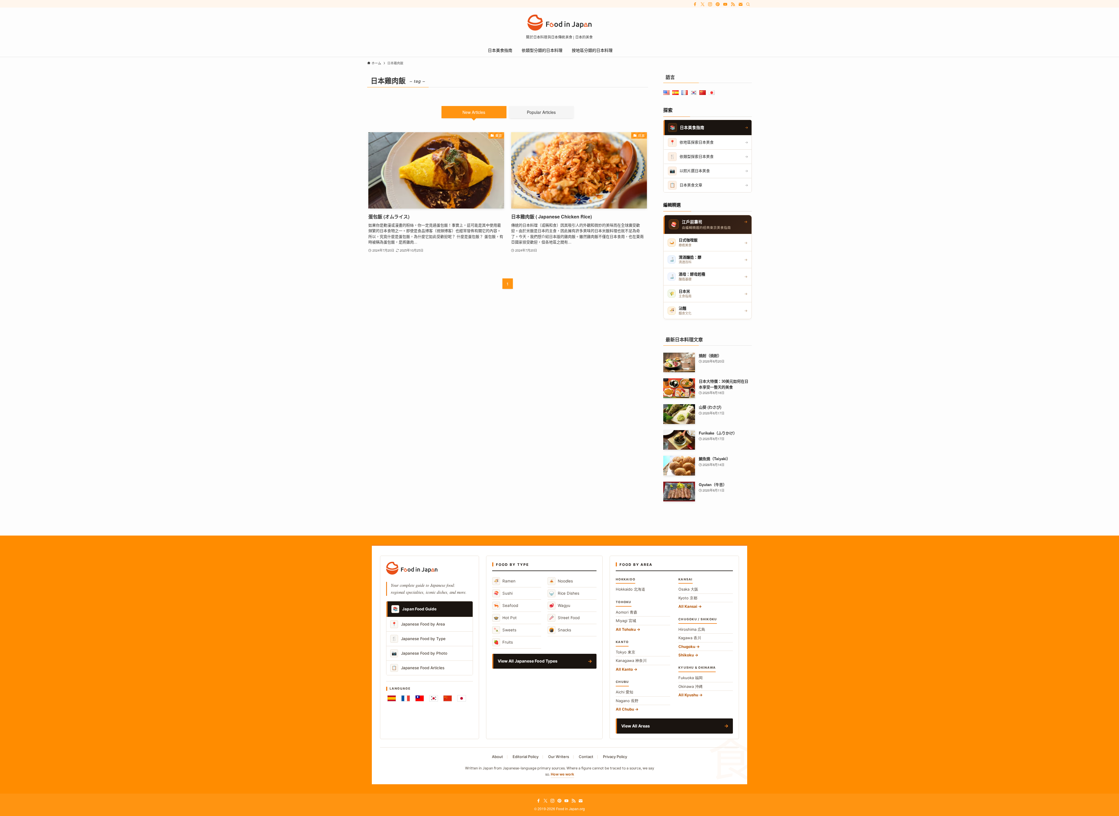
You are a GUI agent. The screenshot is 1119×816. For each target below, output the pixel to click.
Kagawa (689, 637)
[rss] (733, 4)
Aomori (626, 612)
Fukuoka (690, 677)
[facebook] (695, 4)
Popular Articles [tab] (541, 112)
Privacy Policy (615, 756)
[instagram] (710, 4)
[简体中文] (447, 698)
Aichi (624, 692)
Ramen (504, 580)
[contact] (740, 4)
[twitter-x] (702, 4)
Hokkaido (630, 589)
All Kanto (624, 669)
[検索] (748, 4)
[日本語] (461, 698)
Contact (586, 756)
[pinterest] (718, 4)
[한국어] (433, 698)
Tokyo (625, 652)
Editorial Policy (526, 756)
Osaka (688, 589)
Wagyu (559, 605)
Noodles (561, 580)
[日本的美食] (559, 23)
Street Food (564, 617)
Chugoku (686, 646)
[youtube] (725, 4)
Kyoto (687, 598)
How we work (562, 774)
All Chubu (625, 709)
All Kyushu (688, 695)
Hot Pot (505, 617)
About (497, 756)
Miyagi (626, 620)
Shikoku (686, 655)
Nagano (627, 700)
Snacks (560, 629)
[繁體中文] (419, 698)
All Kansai (687, 606)
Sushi (503, 593)
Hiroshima (691, 629)
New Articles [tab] (473, 112)
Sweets (505, 629)
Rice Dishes (564, 593)
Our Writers (558, 756)
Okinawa (690, 686)
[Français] (405, 698)
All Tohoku (626, 629)
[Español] (391, 698)
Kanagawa (631, 660)
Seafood (506, 605)
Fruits (503, 642)
